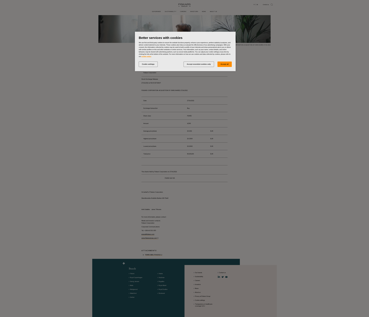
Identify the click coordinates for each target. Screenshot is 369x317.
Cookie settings (148, 64)
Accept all (225, 64)
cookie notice (146, 56)
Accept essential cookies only (199, 64)
